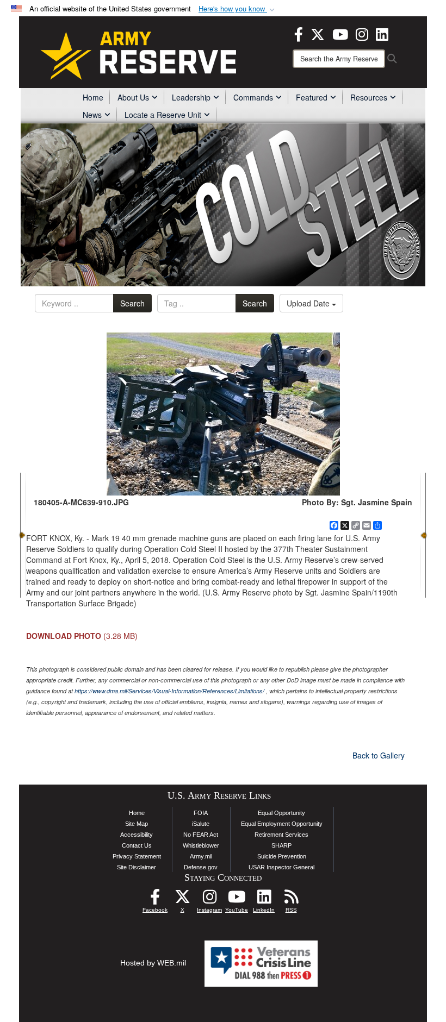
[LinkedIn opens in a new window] (382, 33)
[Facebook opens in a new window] (298, 33)
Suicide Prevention (281, 856)
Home (93, 97)
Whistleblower (201, 845)
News (92, 114)
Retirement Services (281, 834)
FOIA (201, 813)
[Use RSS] (291, 899)
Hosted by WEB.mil (153, 962)
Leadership (191, 97)
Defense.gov (201, 867)
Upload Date (309, 303)
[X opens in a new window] (318, 33)
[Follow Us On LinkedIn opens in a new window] (263, 899)
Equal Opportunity (281, 813)
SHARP (281, 845)
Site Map (136, 823)
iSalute (200, 823)
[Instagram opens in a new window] (362, 33)
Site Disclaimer (136, 867)
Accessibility (136, 834)
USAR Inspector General (281, 867)
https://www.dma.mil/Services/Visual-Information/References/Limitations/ (169, 691)
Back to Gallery (378, 755)
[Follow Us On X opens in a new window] (182, 899)
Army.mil (201, 856)
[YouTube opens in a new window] (340, 33)
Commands (253, 97)
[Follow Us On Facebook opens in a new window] (155, 899)
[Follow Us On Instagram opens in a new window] (209, 899)
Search (132, 303)
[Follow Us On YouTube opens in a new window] (236, 899)
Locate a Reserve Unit (163, 114)
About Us (133, 97)
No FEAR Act (200, 834)
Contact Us (137, 845)
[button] (238, 9)
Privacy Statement (137, 856)
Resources (368, 97)
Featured (311, 97)
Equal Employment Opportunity (282, 823)
